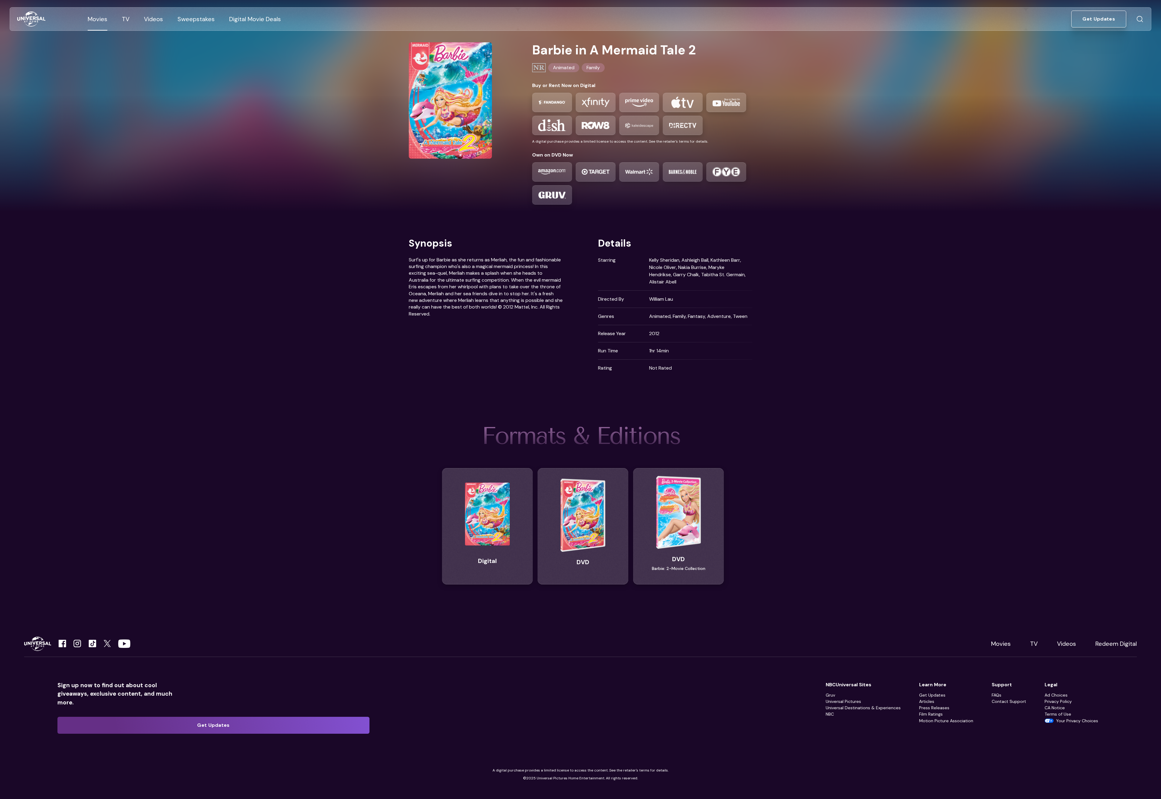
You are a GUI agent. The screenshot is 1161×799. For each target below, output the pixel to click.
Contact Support (1009, 701)
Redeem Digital (1116, 644)
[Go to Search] (1140, 19)
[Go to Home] (31, 19)
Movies (1001, 644)
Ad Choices (1056, 695)
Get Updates (932, 695)
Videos (1066, 644)
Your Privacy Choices (1077, 720)
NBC (830, 714)
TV (1034, 644)
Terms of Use (1058, 714)
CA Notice (1055, 707)
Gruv (830, 695)
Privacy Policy (1058, 701)
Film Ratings (931, 714)
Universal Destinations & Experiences (863, 707)
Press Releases (934, 707)
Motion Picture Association (946, 720)
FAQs (996, 695)
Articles (926, 701)
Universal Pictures (843, 701)
